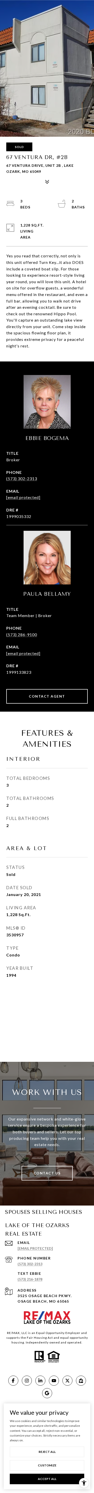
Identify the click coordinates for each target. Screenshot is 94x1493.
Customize (47, 1465)
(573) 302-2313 (21, 478)
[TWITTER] (67, 1381)
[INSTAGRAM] (27, 1381)
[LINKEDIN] (40, 1381)
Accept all (47, 1479)
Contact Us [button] (47, 1173)
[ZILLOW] (81, 1381)
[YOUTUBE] (54, 1381)
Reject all (47, 1452)
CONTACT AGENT (47, 696)
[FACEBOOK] (13, 1381)
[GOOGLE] (47, 1393)
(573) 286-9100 (21, 634)
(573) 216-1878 (30, 1279)
